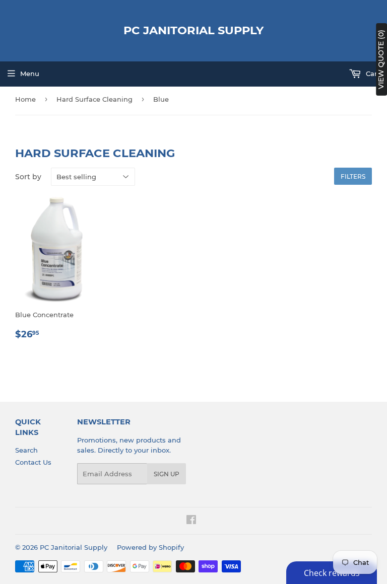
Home (25, 99)
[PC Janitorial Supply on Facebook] (191, 521)
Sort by (28, 176)
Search (26, 450)
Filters (353, 176)
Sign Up (166, 474)
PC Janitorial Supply (193, 30)
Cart (371, 73)
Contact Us (33, 462)
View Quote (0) (380, 59)
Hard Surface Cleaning (94, 99)
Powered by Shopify (150, 547)
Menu (29, 73)
